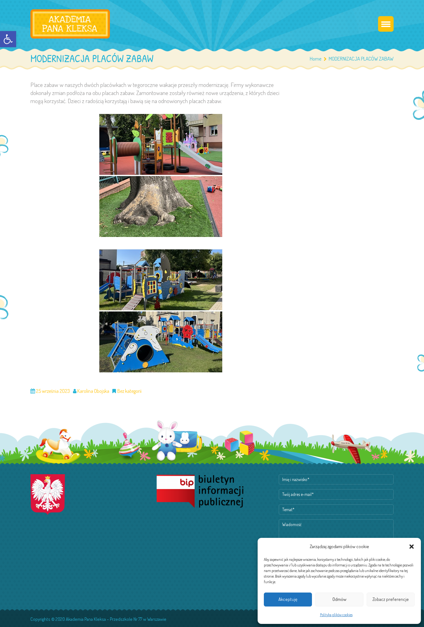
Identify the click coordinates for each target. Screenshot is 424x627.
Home (316, 58)
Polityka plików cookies (336, 614)
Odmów (339, 599)
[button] (8, 39)
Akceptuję (287, 599)
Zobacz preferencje (390, 599)
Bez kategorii (129, 391)
